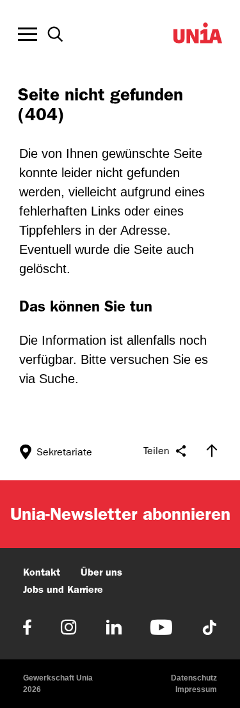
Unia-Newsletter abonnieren (120, 513)
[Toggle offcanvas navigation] (27, 34)
